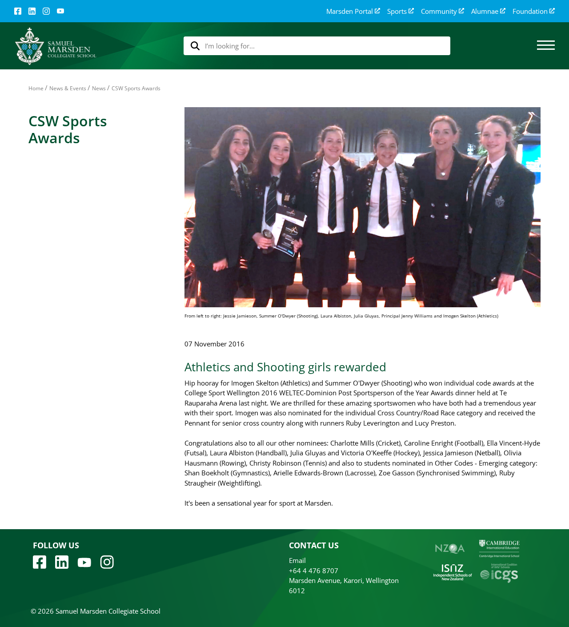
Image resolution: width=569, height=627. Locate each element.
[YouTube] (60, 11)
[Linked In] (32, 11)
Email (297, 560)
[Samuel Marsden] (55, 46)
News (99, 88)
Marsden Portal (349, 11)
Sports (397, 11)
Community (439, 11)
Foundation (530, 11)
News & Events (67, 88)
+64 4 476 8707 (313, 570)
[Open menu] (546, 46)
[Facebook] (17, 11)
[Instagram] (46, 11)
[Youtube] (84, 561)
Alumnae (484, 11)
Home (36, 88)
